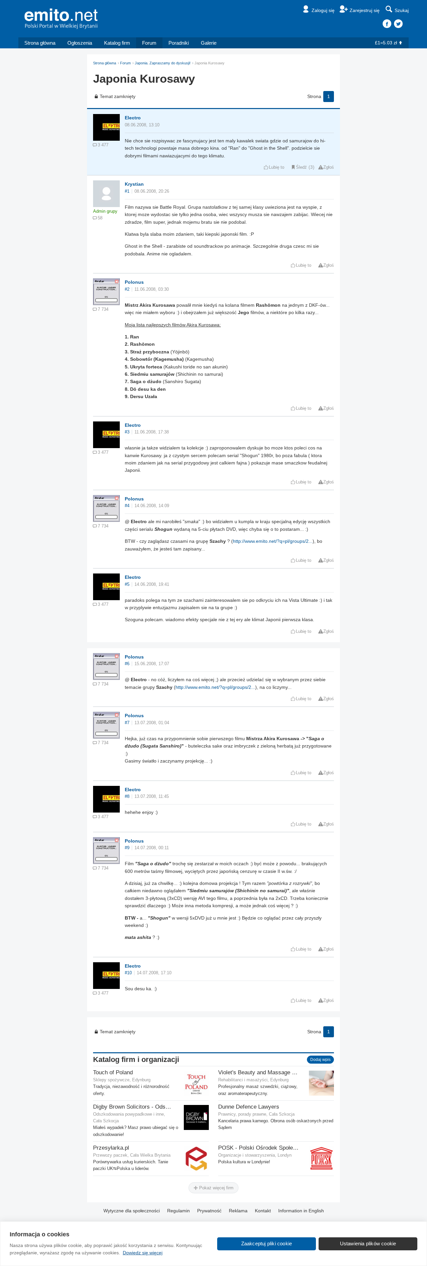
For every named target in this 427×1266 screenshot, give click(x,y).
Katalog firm (117, 43)
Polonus (134, 282)
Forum (149, 43)
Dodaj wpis (320, 1059)
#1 (127, 191)
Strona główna (39, 43)
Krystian (134, 184)
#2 (127, 289)
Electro (133, 117)
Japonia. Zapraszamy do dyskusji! (162, 63)
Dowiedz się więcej (142, 1252)
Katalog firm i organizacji (136, 1059)
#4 (127, 505)
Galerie (209, 43)
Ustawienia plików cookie (368, 1243)
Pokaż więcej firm (216, 1187)
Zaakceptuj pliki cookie (266, 1243)
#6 (127, 664)
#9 (127, 848)
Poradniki (178, 43)
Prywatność (209, 1210)
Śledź (301, 167)
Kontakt (263, 1210)
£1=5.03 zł (386, 42)
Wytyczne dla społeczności (131, 1210)
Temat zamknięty (117, 96)
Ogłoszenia (79, 43)
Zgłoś (328, 167)
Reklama (238, 1210)
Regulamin (178, 1210)
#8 (127, 796)
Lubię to (276, 167)
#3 (127, 432)
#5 (127, 584)
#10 (128, 973)
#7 (127, 723)
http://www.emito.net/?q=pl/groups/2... (273, 541)
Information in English (301, 1210)
